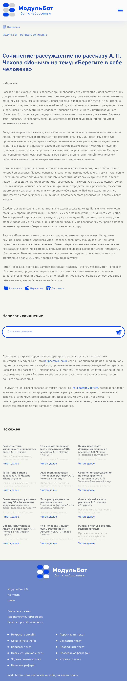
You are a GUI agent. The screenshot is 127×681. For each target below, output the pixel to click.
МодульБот (9, 35)
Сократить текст (71, 641)
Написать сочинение (33, 35)
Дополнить (57, 288)
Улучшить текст (70, 659)
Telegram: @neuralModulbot (25, 617)
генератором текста (85, 388)
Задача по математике (26, 659)
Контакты (13, 595)
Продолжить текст (72, 647)
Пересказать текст (72, 635)
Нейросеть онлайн (23, 635)
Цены (11, 600)
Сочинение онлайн (23, 641)
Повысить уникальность (27, 653)
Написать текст (21, 647)
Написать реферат (23, 665)
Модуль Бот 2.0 (17, 589)
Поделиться (13, 27)
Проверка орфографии (75, 653)
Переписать (36, 288)
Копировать (15, 288)
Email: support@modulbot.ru (25, 622)
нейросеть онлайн (55, 361)
